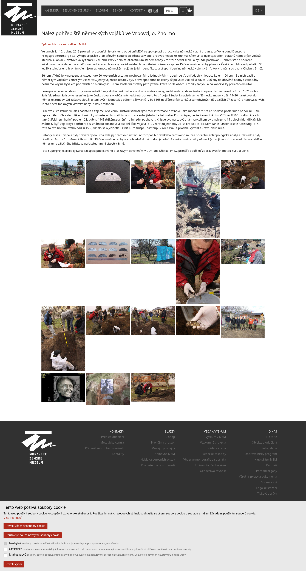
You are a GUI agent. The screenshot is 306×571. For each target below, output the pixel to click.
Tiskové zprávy (267, 493)
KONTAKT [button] (136, 10)
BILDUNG (102, 10)
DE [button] (257, 10)
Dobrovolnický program (261, 454)
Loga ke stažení (266, 488)
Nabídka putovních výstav (158, 459)
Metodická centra (112, 442)
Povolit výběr (14, 564)
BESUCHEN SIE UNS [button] (76, 10)
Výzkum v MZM (216, 437)
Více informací (12, 517)
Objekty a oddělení (264, 442)
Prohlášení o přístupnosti (158, 465)
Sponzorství (269, 482)
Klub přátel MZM (266, 459)
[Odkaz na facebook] (150, 10)
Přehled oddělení (112, 437)
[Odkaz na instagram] (156, 10)
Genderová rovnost (213, 471)
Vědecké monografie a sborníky (204, 459)
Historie (271, 437)
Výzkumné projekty (213, 442)
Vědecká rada (217, 448)
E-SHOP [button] (117, 10)
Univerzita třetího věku (210, 465)
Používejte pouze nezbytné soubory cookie (33, 535)
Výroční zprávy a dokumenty (258, 476)
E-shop (170, 437)
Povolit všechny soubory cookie (25, 525)
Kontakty (118, 454)
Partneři (271, 465)
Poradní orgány (266, 471)
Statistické (100, 548)
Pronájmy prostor (163, 442)
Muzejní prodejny (163, 448)
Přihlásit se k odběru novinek (104, 448)
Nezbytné (64, 543)
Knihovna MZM (165, 454)
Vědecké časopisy (214, 454)
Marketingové (97, 554)
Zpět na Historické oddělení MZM (63, 44)
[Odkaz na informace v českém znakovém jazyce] (189, 10)
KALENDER (51, 10)
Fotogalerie (269, 448)
